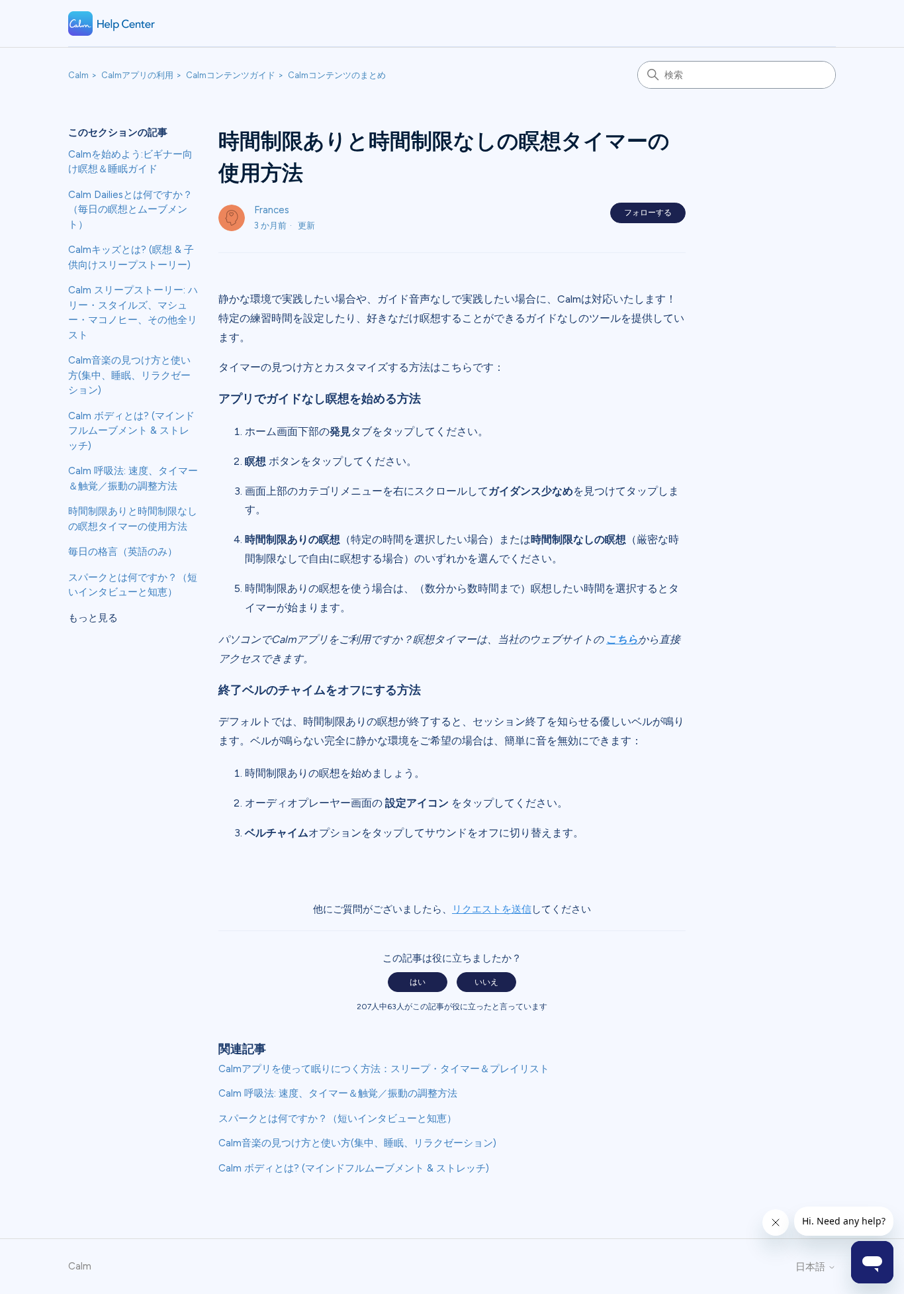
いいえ (486, 982)
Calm (78, 75)
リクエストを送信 (491, 909)
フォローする (648, 212)
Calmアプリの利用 (137, 75)
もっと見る (93, 618)
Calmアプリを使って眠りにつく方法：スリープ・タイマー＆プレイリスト (383, 1069)
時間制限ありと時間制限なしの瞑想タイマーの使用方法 (132, 518)
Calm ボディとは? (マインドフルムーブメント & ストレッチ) (131, 431)
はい (418, 982)
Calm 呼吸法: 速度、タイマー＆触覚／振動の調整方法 (133, 478)
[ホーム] (112, 23)
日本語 (811, 1267)
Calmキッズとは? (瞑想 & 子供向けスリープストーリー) (131, 257)
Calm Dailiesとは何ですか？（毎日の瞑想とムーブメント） (130, 209)
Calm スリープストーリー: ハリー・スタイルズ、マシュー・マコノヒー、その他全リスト (133, 312)
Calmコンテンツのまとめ (337, 75)
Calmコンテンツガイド (230, 75)
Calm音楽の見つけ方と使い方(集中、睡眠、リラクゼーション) (129, 375)
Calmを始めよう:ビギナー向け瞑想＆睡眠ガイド (130, 161)
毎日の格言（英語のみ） (122, 552)
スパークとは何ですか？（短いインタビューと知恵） (132, 585)
